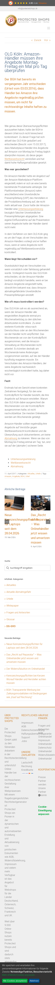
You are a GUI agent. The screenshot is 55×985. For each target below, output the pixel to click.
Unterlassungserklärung (30, 209)
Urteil (28, 476)
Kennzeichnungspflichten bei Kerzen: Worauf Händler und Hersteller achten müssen (26, 679)
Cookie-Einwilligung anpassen (45, 810)
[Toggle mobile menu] (48, 28)
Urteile (38, 474)
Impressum (27, 722)
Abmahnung (11, 438)
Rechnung (26, 766)
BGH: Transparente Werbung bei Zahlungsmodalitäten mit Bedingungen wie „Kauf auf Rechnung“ (26, 693)
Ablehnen (34, 981)
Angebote (16, 476)
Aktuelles (31, 474)
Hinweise (43, 3)
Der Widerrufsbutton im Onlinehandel (25, 668)
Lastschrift (27, 762)
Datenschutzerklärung (32, 730)
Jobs (24, 741)
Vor (46, 40)
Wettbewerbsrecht (14, 159)
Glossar (10, 619)
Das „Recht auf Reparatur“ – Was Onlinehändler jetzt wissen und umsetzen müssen (40, 528)
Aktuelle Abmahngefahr (18, 591)
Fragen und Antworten (18, 612)
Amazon (8, 476)
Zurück (37, 40)
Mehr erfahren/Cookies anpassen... (19, 975)
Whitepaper (12, 605)
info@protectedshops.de (27, 8)
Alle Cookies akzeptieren (15, 981)
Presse (42, 777)
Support (25, 737)
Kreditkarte (27, 769)
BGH (23, 476)
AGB (23, 726)
